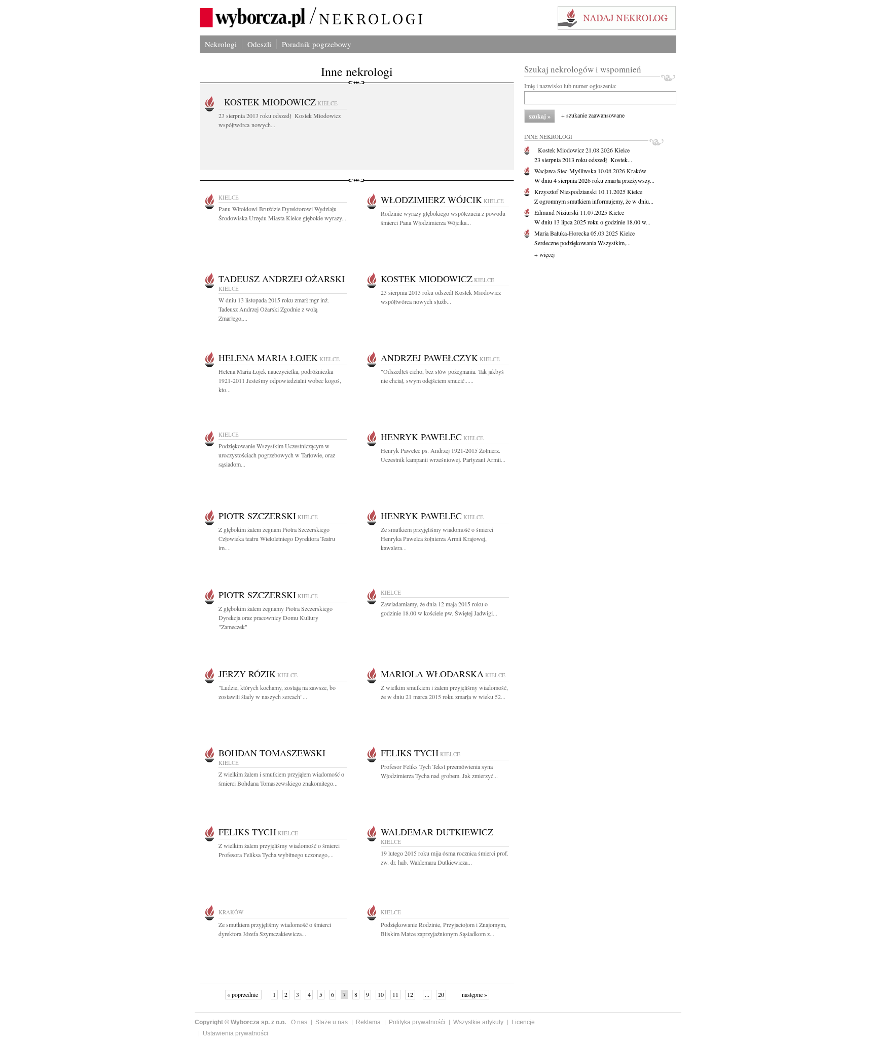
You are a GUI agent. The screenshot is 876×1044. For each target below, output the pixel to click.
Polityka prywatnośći (417, 1022)
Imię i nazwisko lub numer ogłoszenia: (570, 86)
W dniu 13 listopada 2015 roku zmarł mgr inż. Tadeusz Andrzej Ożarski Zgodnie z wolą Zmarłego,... (273, 309)
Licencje (523, 1022)
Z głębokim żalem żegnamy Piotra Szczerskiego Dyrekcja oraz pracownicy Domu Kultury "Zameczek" (275, 617)
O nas (299, 1022)
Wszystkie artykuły (478, 1022)
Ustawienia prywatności (235, 1033)
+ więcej (544, 254)
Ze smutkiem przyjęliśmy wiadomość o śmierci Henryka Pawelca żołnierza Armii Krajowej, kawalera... (437, 538)
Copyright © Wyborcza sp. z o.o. (240, 1022)
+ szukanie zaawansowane (593, 115)
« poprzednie (243, 994)
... (427, 994)
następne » (474, 994)
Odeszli (259, 44)
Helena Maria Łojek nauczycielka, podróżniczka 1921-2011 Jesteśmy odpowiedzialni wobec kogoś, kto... (279, 380)
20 (441, 994)
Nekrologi (221, 44)
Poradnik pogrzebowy (316, 44)
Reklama (368, 1022)
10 (381, 994)
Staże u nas (331, 1022)
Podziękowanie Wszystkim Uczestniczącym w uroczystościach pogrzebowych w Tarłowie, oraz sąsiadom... (276, 455)
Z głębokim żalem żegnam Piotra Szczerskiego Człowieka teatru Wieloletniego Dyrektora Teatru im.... (276, 538)
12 (410, 994)
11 (395, 994)
